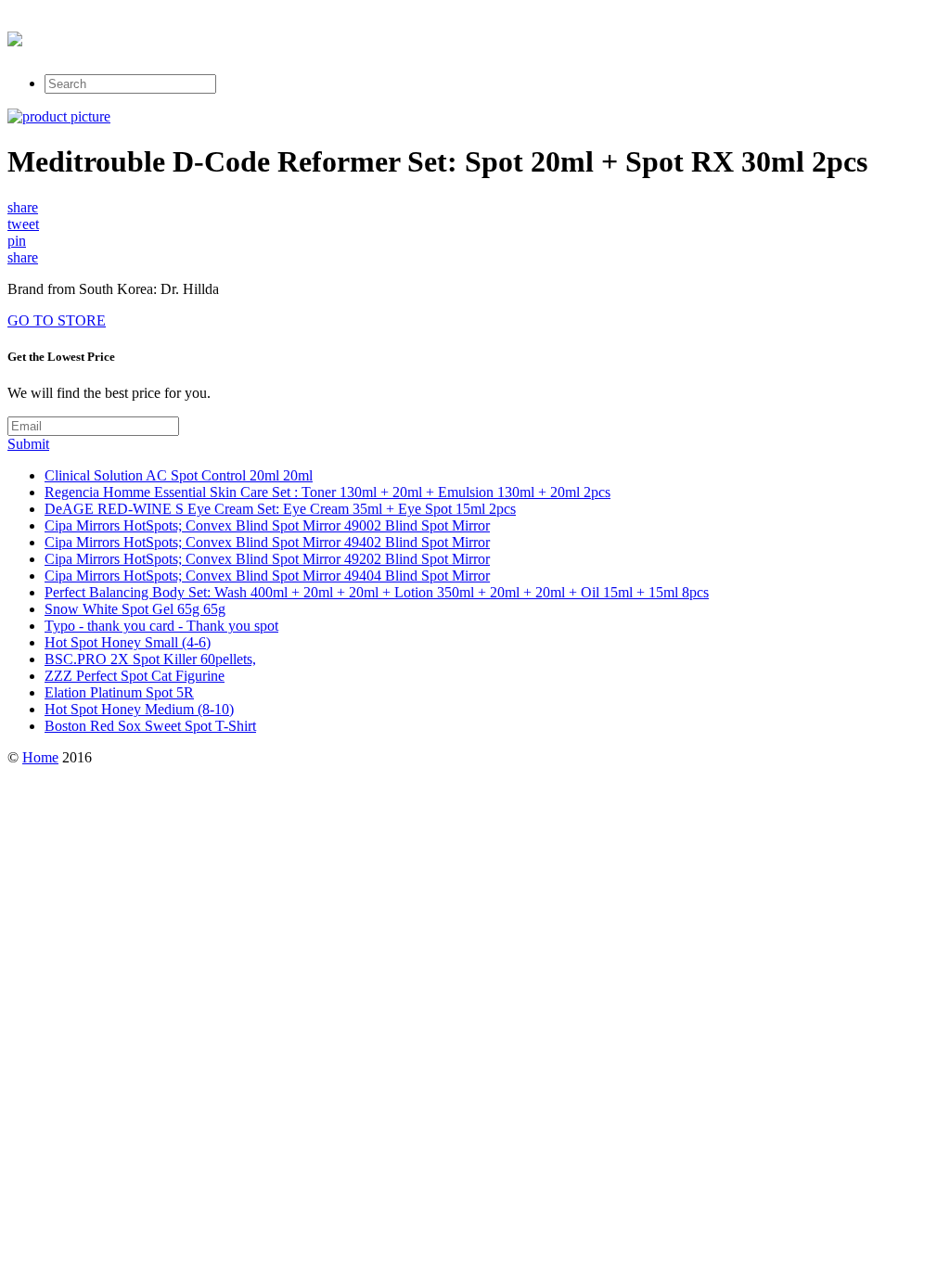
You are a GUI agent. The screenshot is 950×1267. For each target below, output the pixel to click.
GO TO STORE (56, 320)
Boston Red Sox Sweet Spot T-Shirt (150, 726)
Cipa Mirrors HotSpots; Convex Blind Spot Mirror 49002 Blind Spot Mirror (267, 525)
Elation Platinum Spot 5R (119, 692)
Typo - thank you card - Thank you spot (161, 626)
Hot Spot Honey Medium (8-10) (139, 709)
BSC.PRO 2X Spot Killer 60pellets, (150, 659)
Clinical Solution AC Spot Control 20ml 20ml (179, 475)
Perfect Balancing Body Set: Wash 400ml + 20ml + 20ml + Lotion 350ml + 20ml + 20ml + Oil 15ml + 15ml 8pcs (377, 592)
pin (16, 241)
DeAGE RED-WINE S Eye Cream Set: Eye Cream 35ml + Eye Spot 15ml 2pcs (280, 509)
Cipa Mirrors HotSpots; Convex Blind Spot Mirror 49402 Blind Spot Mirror (267, 542)
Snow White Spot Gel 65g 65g (135, 609)
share (22, 207)
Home (40, 757)
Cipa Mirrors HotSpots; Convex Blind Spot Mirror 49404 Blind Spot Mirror (267, 575)
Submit (28, 444)
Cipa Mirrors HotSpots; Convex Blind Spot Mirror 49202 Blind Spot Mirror (267, 559)
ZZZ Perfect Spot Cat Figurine (135, 676)
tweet (23, 224)
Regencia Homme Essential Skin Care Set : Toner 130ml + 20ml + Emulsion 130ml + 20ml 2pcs (327, 492)
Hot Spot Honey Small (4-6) (128, 642)
